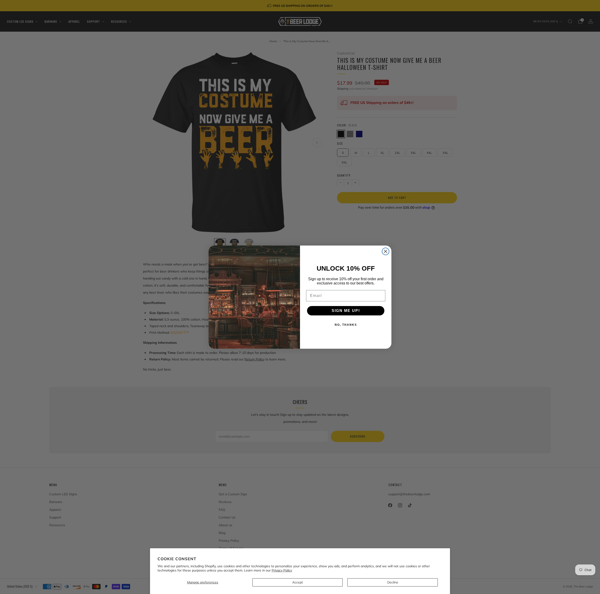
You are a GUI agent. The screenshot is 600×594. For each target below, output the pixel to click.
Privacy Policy (282, 570)
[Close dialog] (385, 251)
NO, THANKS (346, 324)
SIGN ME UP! (346, 311)
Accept (297, 582)
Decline (392, 582)
